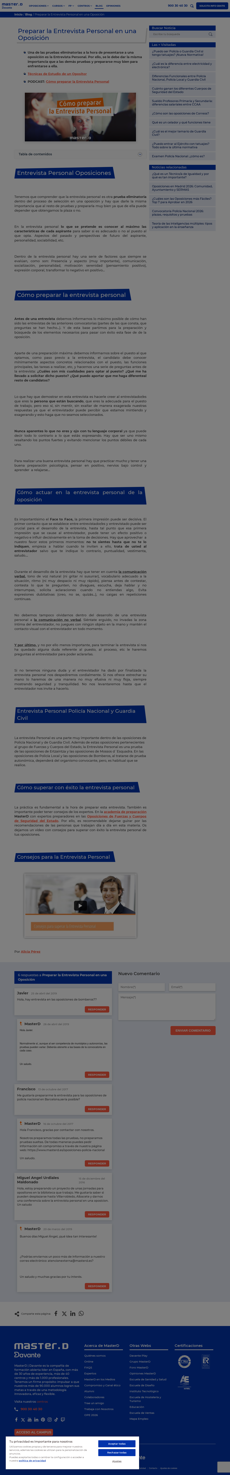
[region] (72, 1452)
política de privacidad (32, 1460)
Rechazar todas (116, 1452)
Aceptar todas (117, 1443)
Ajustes (117, 1461)
